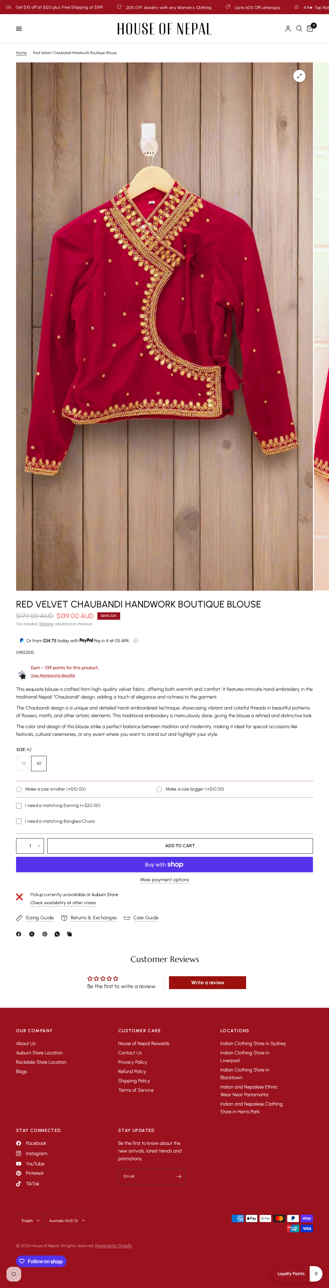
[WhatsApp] (58, 934)
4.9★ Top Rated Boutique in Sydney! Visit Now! (234, 7)
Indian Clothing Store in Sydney (253, 1043)
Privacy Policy (132, 1062)
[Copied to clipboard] (71, 934)
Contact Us (130, 1053)
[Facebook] (20, 934)
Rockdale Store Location (41, 1062)
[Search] (299, 28)
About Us (25, 1043)
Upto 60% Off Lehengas (143, 7)
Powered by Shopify (113, 1245)
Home (21, 53)
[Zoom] (299, 76)
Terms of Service (136, 1090)
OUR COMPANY (34, 1031)
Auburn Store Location (39, 1053)
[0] (309, 28)
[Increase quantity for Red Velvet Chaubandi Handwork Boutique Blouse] (39, 846)
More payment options (164, 880)
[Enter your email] (178, 1176)
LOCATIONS (235, 1031)
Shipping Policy (134, 1081)
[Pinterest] (46, 934)
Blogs (21, 1071)
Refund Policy (132, 1071)
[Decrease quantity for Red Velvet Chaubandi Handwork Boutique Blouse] (21, 846)
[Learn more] (136, 640)
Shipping (46, 624)
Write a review (207, 982)
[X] (33, 934)
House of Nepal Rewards (143, 1043)
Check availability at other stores (63, 902)
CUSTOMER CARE (139, 1031)
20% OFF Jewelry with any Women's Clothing (55, 7)
